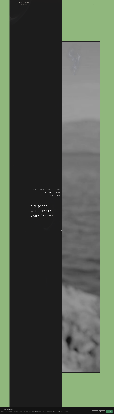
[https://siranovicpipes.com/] (24, 4)
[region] (57, 410)
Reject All (101, 411)
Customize (94, 411)
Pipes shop (81, 4)
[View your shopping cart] (93, 4)
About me (88, 4)
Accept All (109, 411)
